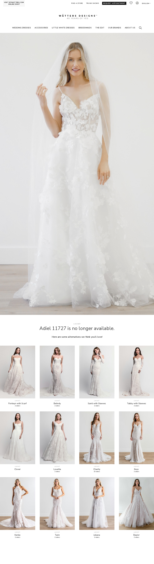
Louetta (57, 469)
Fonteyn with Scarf (17, 403)
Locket (77, 324)
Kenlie (17, 535)
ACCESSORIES (41, 28)
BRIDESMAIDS (85, 28)
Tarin (57, 535)
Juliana (97, 535)
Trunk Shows (92, 3)
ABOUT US (130, 28)
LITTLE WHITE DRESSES (63, 28)
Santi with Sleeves (97, 403)
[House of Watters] (77, 16)
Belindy (57, 403)
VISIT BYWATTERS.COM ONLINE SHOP (14, 3)
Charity (96, 469)
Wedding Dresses (21, 28)
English (145, 3)
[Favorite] (31, 394)
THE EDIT (99, 28)
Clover (17, 469)
